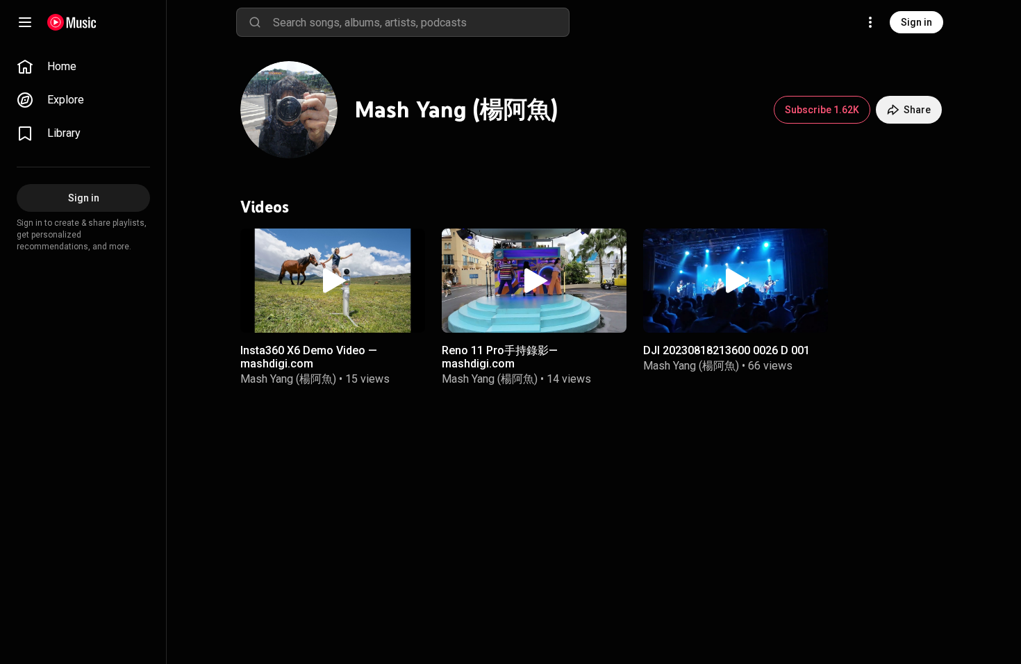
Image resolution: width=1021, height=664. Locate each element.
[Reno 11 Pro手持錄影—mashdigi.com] (534, 281)
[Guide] (25, 22)
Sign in (916, 22)
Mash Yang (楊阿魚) (288, 378)
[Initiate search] (255, 22)
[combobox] (421, 22)
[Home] (72, 22)
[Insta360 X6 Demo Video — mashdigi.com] (332, 281)
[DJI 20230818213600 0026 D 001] (735, 281)
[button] (332, 280)
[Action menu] (408, 248)
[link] (83, 66)
